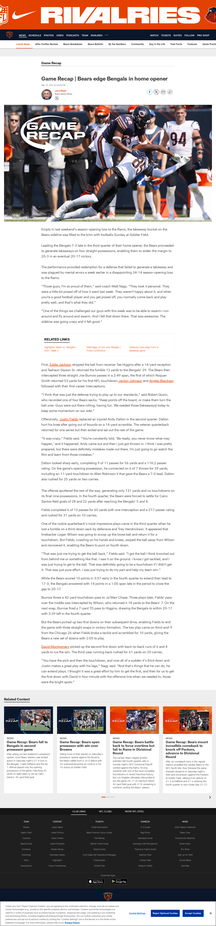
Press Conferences (57, 866)
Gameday (145, 821)
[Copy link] (170, 92)
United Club (99, 866)
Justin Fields (68, 419)
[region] (108, 913)
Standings (26, 855)
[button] (103, 797)
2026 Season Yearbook (185, 827)
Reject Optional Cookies (165, 913)
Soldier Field (145, 860)
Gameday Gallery (57, 855)
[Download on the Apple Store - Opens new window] (96, 882)
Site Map (185, 866)
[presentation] (210, 797)
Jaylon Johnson (130, 381)
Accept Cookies (193, 913)
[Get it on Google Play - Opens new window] (119, 883)
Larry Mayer (60, 90)
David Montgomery (55, 646)
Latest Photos (57, 832)
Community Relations (185, 838)
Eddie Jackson (60, 364)
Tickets (99, 821)
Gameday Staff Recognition (145, 843)
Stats (26, 860)
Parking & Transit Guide (145, 849)
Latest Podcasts (57, 843)
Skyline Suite (99, 849)
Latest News (57, 827)
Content (57, 821)
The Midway (99, 838)
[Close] (210, 913)
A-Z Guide (145, 827)
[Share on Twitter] (156, 93)
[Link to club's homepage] (9, 35)
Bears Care (185, 832)
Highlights (57, 860)
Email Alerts (185, 843)
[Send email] (163, 93)
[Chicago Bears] (108, 897)
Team (26, 821)
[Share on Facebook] (149, 93)
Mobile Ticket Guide (99, 843)
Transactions (26, 866)
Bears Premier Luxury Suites (99, 832)
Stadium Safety (145, 866)
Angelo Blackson (161, 381)
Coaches (26, 838)
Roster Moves (57, 849)
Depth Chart (26, 832)
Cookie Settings (137, 913)
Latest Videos (57, 838)
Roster (26, 827)
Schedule (26, 849)
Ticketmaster (99, 860)
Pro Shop (185, 849)
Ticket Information (99, 827)
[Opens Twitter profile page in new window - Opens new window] (57, 98)
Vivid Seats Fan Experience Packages (99, 855)
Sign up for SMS (185, 855)
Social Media (185, 860)
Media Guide (26, 843)
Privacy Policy (72, 922)
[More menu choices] (106, 35)
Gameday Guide (145, 838)
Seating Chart (145, 855)
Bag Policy (145, 832)
